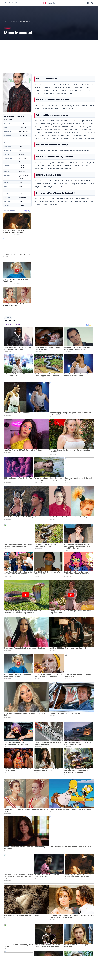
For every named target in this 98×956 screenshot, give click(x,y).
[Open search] (92, 3)
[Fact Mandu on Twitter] (9, 2)
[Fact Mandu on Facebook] (5, 2)
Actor (7, 28)
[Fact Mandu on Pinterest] (12, 2)
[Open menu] (88, 3)
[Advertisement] (49, 54)
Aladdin (8, 317)
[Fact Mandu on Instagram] (16, 2)
